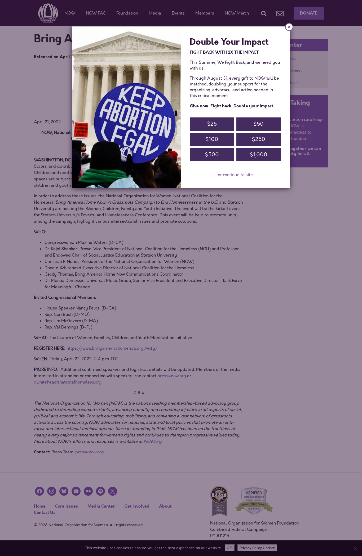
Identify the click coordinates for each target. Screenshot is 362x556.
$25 (212, 123)
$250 (258, 139)
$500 (212, 154)
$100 (211, 139)
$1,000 (258, 154)
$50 (258, 123)
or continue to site (235, 175)
